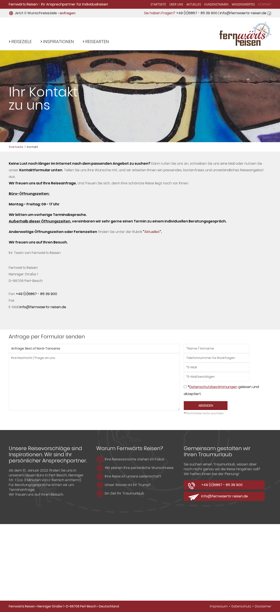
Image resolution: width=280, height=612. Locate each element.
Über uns (176, 4)
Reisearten (97, 41)
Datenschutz (241, 606)
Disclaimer (263, 606)
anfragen (67, 13)
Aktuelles (193, 4)
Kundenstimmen (216, 4)
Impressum (219, 606)
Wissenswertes (243, 4)
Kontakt (264, 4)
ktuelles (153, 231)
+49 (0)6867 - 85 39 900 (196, 13)
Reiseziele (21, 41)
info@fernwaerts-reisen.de (243, 13)
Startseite (158, 4)
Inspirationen (58, 41)
